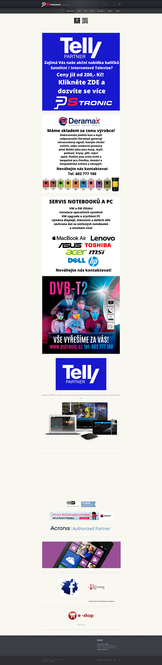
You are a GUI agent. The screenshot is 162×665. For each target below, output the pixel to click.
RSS (115, 660)
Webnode (52, 661)
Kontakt (118, 11)
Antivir (92, 11)
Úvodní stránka (70, 11)
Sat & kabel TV (101, 11)
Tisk (120, 660)
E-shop (79, 11)
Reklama (110, 11)
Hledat (119, 4)
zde (81, 398)
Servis (85, 11)
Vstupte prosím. (81, 625)
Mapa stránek (108, 660)
